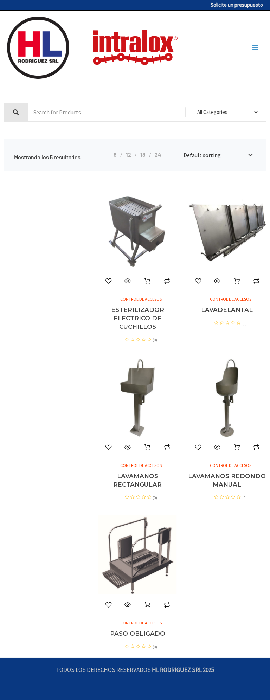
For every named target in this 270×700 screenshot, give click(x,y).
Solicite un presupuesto (237, 4)
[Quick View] (128, 281)
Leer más (147, 281)
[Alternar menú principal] (255, 48)
